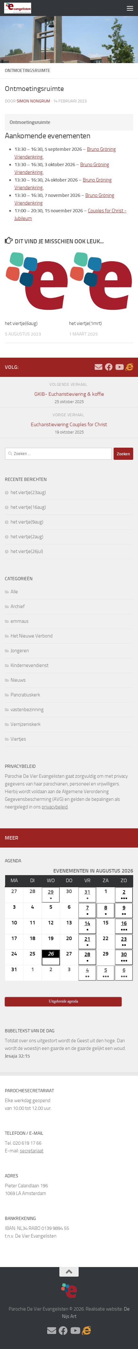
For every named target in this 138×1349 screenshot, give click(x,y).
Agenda (13, 861)
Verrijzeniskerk (25, 724)
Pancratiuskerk (25, 695)
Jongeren (20, 651)
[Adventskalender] (129, 367)
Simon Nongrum (33, 101)
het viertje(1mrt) (85, 323)
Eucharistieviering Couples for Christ (69, 428)
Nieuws (18, 680)
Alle (14, 592)
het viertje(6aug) (21, 323)
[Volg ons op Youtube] (119, 367)
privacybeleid (55, 807)
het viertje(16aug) (28, 507)
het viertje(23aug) (28, 492)
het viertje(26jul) (27, 551)
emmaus (20, 621)
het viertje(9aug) (27, 522)
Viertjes (18, 739)
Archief (18, 606)
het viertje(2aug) (27, 537)
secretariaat (31, 1151)
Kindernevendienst (29, 665)
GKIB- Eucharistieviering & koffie (69, 397)
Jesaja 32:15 (17, 1056)
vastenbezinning (27, 709)
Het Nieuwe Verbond (32, 636)
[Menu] (130, 8)
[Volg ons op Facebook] (109, 367)
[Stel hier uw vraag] (98, 367)
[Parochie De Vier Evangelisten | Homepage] (22, 8)
